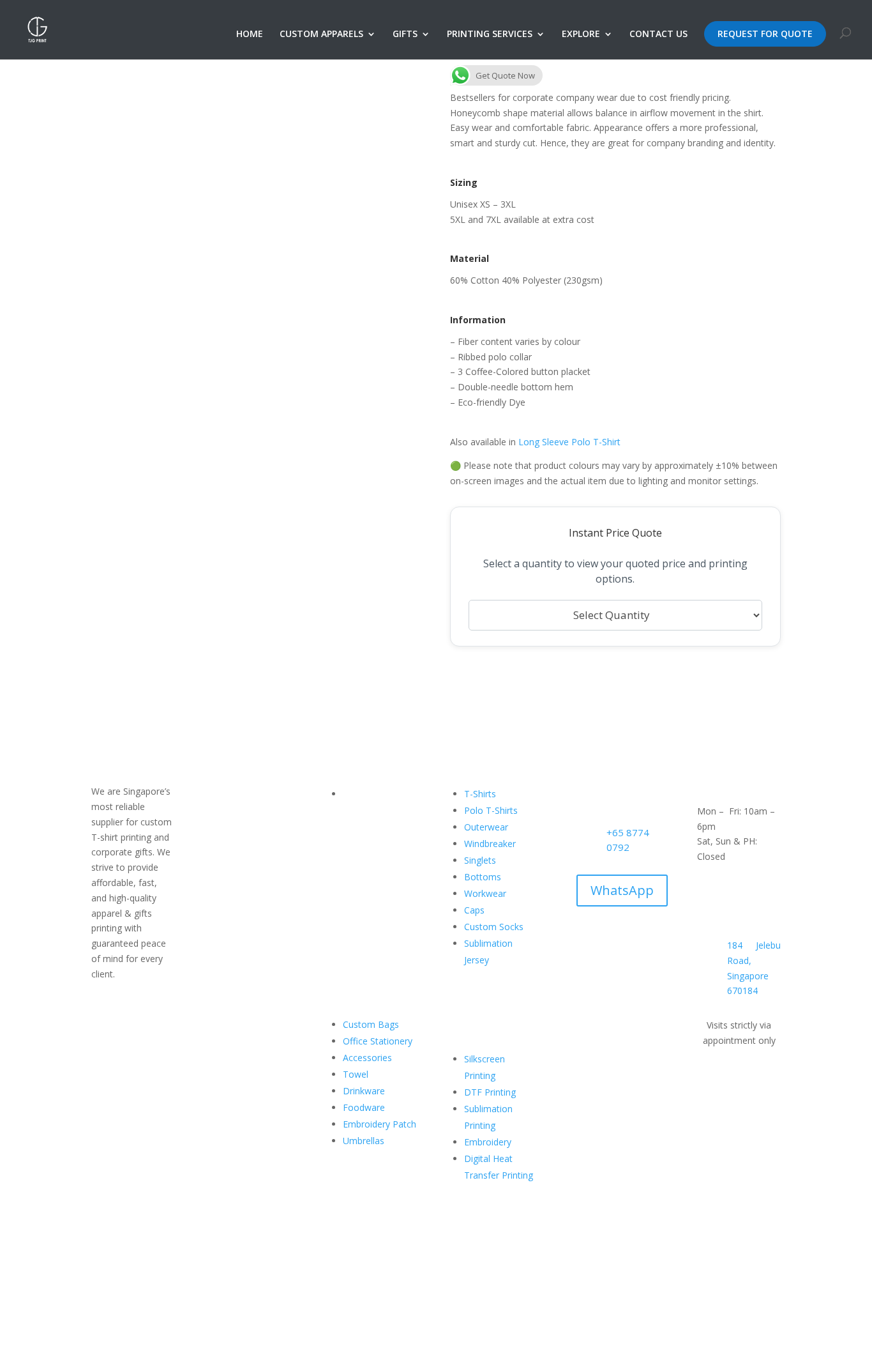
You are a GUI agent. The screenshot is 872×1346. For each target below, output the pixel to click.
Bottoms (482, 877)
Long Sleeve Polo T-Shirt (569, 442)
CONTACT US (658, 34)
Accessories (367, 1058)
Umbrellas (363, 1141)
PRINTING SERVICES (489, 34)
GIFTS (405, 34)
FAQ (352, 927)
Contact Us (366, 943)
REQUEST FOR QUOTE (765, 33)
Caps (474, 910)
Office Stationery (377, 1041)
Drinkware (364, 1091)
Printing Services (376, 877)
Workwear (485, 893)
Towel (355, 1074)
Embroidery (487, 1142)
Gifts (352, 860)
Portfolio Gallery (376, 827)
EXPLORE (581, 34)
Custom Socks (493, 927)
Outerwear (486, 827)
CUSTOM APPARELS (321, 34)
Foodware (364, 1107)
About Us (362, 810)
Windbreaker (490, 843)
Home (355, 794)
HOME (249, 34)
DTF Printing (490, 1092)
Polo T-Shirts (491, 810)
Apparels (361, 843)
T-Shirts (480, 794)
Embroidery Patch (379, 1124)
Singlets (480, 860)
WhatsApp (622, 890)
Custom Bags (371, 1024)
